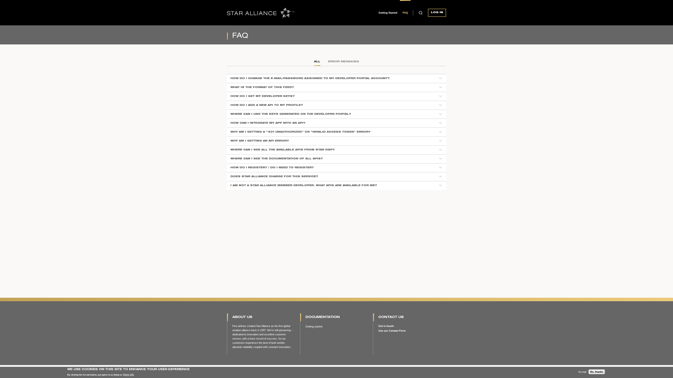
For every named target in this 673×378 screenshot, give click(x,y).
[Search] (420, 12)
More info (128, 374)
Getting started (313, 326)
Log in (437, 12)
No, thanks (596, 371)
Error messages (343, 61)
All (317, 61)
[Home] (260, 13)
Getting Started (388, 12)
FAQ (405, 12)
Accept (582, 371)
